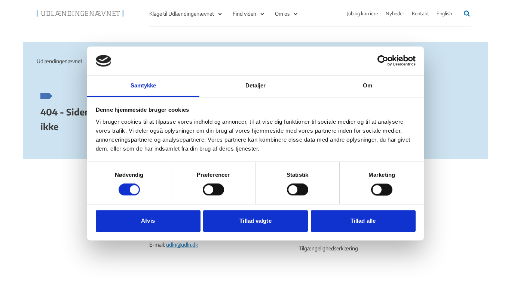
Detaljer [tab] (255, 85)
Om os (282, 13)
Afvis (148, 220)
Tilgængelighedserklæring (328, 248)
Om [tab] (367, 85)
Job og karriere (362, 13)
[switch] (213, 190)
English (444, 13)
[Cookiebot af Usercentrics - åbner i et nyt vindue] (383, 61)
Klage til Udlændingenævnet (181, 13)
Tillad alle (363, 220)
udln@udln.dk (182, 244)
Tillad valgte (255, 220)
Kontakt (420, 13)
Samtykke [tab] (143, 85)
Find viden (244, 13)
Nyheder (395, 13)
